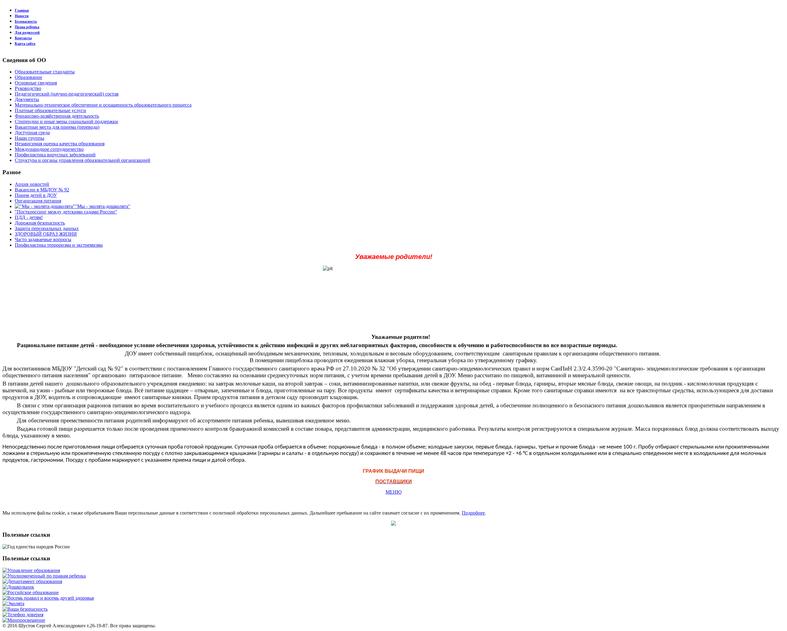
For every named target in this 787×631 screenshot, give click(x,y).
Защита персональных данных (47, 228)
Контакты (23, 38)
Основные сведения (36, 82)
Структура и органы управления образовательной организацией (82, 160)
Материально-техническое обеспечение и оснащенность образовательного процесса (103, 105)
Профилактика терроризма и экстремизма (59, 245)
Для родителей (27, 32)
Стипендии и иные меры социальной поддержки (66, 121)
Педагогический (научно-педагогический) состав (67, 93)
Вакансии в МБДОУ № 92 (42, 189)
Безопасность (26, 21)
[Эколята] (13, 603)
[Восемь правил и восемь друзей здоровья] (48, 598)
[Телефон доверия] (22, 614)
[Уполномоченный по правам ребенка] (44, 575)
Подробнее (473, 512)
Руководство (28, 88)
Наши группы (29, 138)
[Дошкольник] (18, 587)
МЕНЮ (393, 492)
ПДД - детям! (29, 217)
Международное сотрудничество (49, 149)
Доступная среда (32, 132)
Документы (27, 99)
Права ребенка (27, 27)
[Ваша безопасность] (25, 609)
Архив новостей (32, 184)
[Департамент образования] (32, 581)
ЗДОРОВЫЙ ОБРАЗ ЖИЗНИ (46, 234)
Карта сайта (25, 43)
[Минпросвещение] (23, 620)
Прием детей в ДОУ (36, 195)
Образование (28, 77)
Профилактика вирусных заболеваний (55, 154)
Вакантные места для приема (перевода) (57, 127)
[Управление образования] (31, 570)
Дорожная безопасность (40, 222)
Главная (22, 10)
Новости (22, 16)
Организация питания (38, 200)
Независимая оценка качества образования (60, 143)
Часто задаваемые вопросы (43, 239)
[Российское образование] (30, 592)
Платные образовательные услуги (50, 110)
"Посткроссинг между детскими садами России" (66, 211)
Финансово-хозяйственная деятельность (57, 116)
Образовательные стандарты (45, 71)
